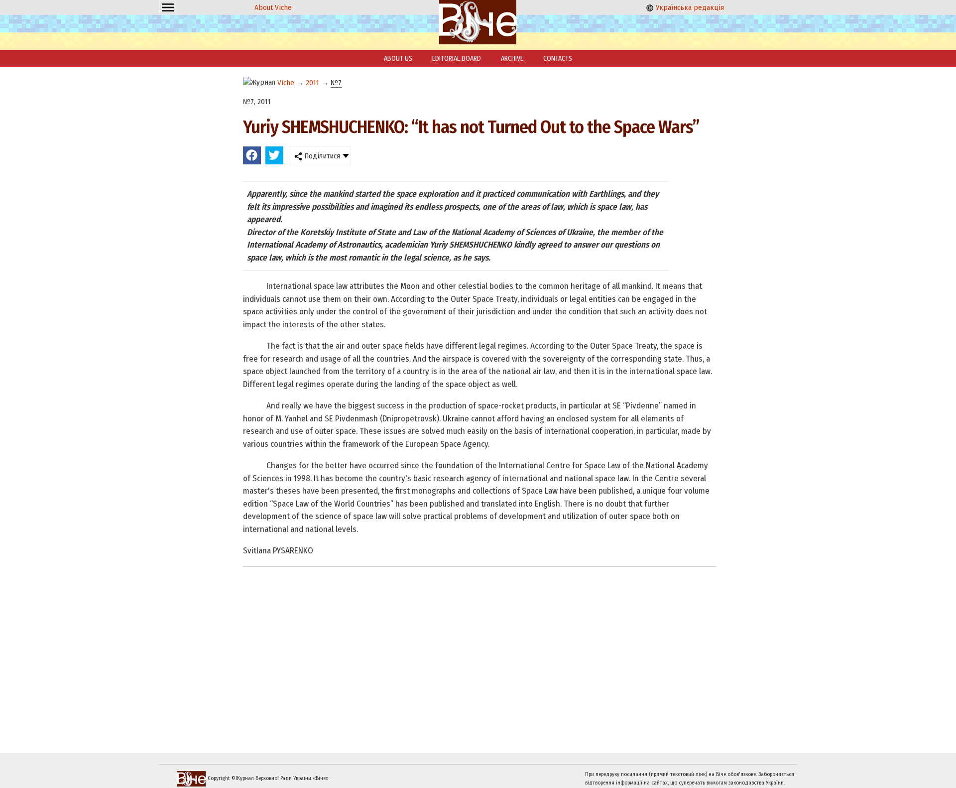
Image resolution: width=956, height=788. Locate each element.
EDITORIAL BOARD (456, 58)
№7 (336, 82)
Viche (285, 82)
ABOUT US (398, 58)
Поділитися (321, 155)
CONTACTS (557, 58)
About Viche (273, 7)
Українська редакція (689, 7)
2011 (312, 82)
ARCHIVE (512, 58)
